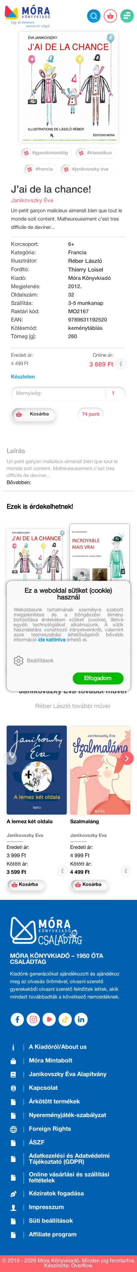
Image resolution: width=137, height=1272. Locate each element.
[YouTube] (49, 1019)
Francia (77, 253)
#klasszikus (99, 153)
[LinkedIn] (81, 1019)
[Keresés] (93, 16)
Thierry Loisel (85, 270)
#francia (44, 169)
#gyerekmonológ (50, 153)
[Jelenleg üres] (110, 16)
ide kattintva (52, 640)
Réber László (85, 261)
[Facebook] (17, 1019)
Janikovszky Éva (32, 200)
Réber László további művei (72, 706)
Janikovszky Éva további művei (73, 691)
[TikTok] (65, 1019)
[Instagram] (33, 1019)
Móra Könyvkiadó (89, 278)
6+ (71, 244)
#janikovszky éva (90, 169)
